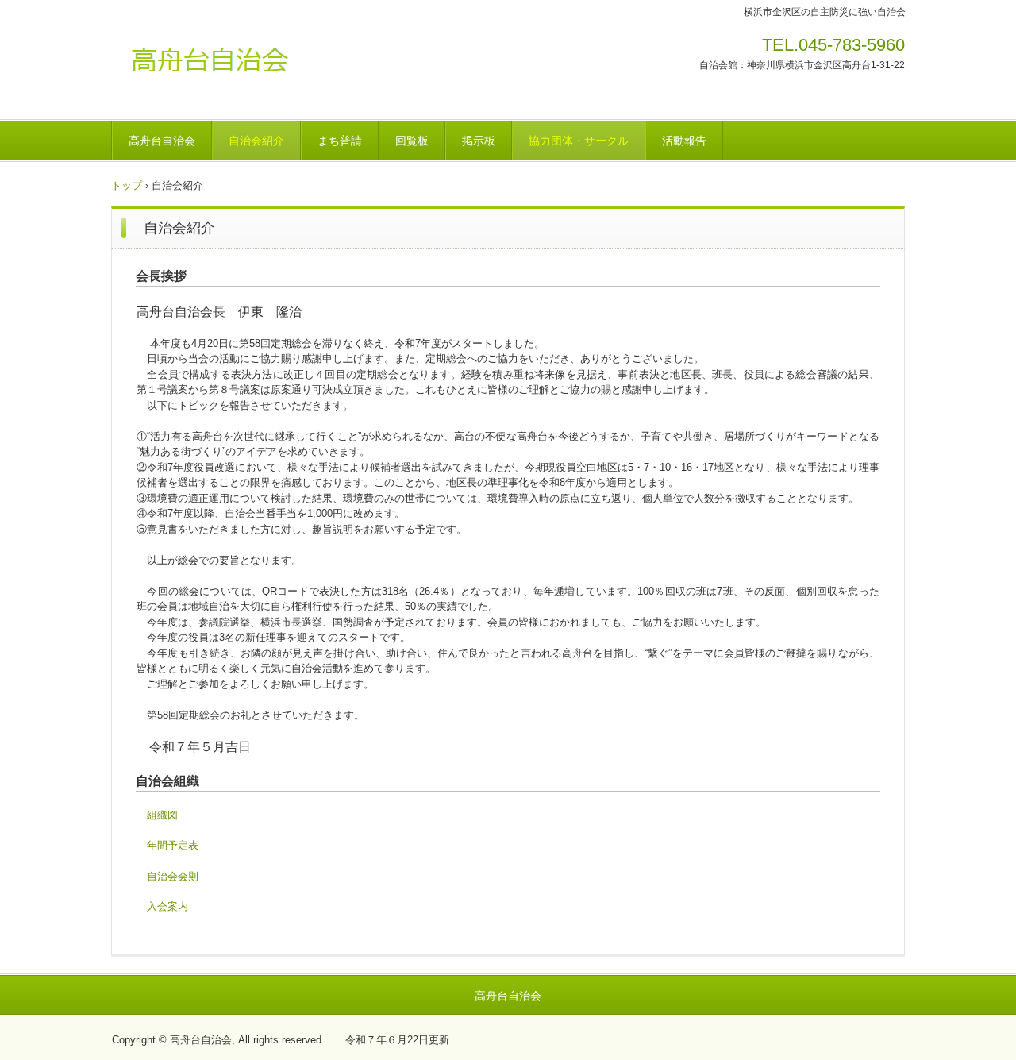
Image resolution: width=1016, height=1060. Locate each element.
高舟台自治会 (222, 67)
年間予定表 (172, 845)
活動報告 (684, 140)
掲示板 (478, 140)
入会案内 (167, 906)
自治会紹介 (256, 140)
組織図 (162, 815)
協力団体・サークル (579, 140)
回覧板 (412, 140)
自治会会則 (172, 876)
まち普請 (340, 140)
